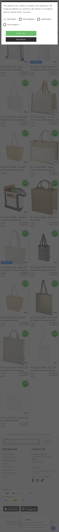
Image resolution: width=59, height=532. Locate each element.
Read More (27, 12)
